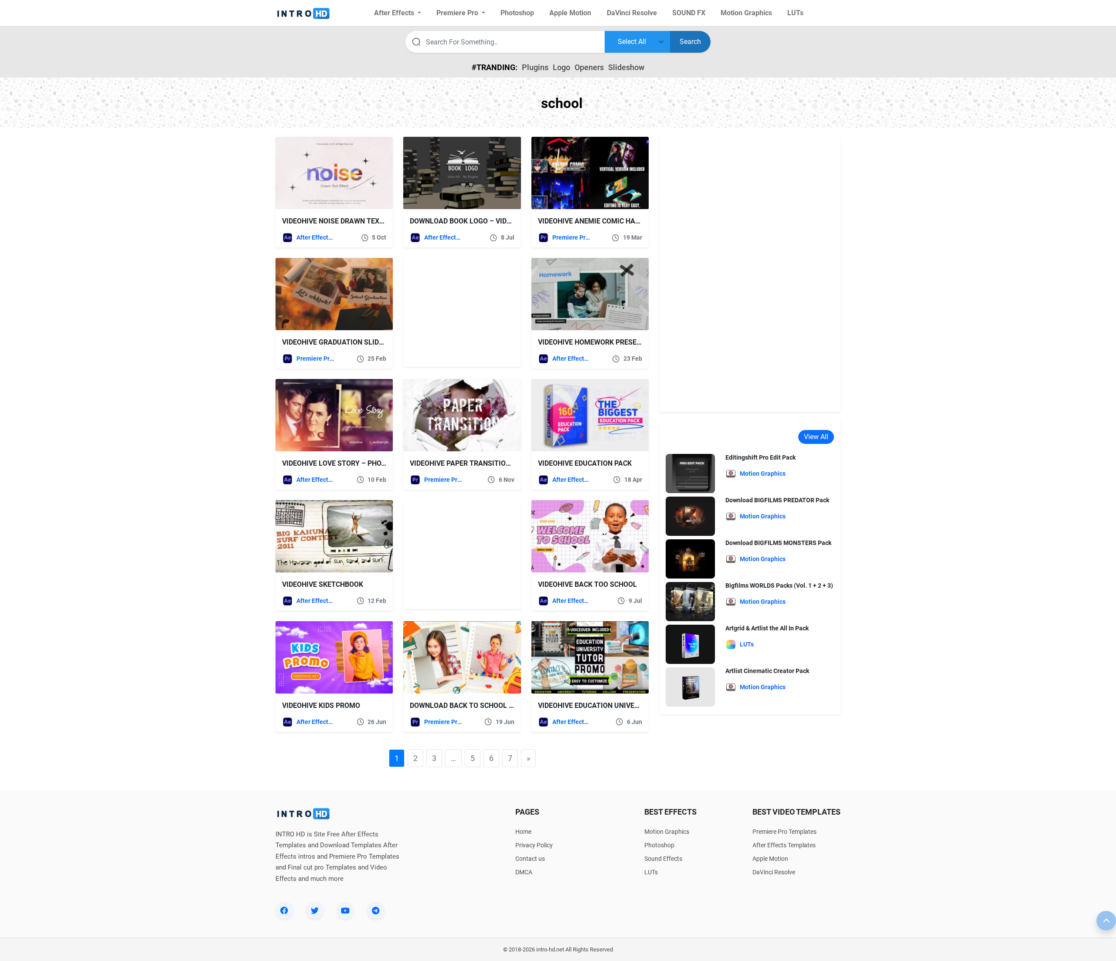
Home (523, 831)
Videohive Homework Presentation (602, 342)
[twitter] (314, 910)
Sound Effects (663, 858)
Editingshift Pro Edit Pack (760, 457)
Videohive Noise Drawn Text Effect (346, 221)
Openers (589, 67)
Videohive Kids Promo (321, 705)
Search (690, 41)
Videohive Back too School (587, 584)
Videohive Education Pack (585, 463)
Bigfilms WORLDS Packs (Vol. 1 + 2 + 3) (779, 585)
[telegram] (375, 910)
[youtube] (345, 910)
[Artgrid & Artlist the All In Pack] (690, 644)
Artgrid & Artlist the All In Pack (767, 628)
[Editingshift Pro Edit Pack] (690, 473)
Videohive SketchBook (322, 584)
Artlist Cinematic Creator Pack (767, 670)
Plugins (535, 67)
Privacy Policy (534, 845)
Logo (561, 67)
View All (816, 437)
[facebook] (284, 910)
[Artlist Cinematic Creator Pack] (690, 687)
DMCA (523, 872)
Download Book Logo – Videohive (470, 221)
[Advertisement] (457, 312)
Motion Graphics (666, 831)
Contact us (530, 858)
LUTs (651, 872)
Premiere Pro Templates (571, 237)
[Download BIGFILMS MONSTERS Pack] (690, 559)
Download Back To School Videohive (477, 705)
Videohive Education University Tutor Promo (621, 705)
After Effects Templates (315, 237)
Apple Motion (770, 858)
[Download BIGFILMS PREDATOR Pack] (690, 516)
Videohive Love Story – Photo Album (349, 463)
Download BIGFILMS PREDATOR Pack (777, 500)
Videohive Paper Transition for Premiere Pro (492, 463)
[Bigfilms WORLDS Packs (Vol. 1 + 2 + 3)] (690, 601)
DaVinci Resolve (773, 872)
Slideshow (626, 67)
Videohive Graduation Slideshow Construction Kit (376, 342)
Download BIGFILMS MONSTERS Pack (778, 542)
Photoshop (659, 845)
